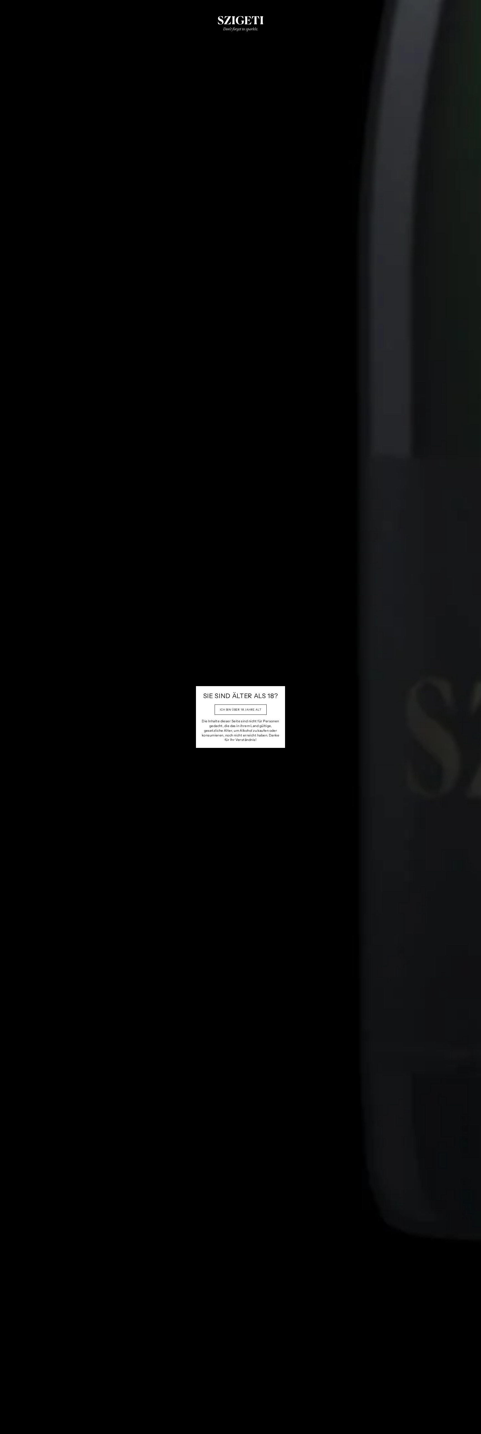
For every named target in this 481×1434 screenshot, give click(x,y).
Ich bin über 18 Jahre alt (240, 709)
